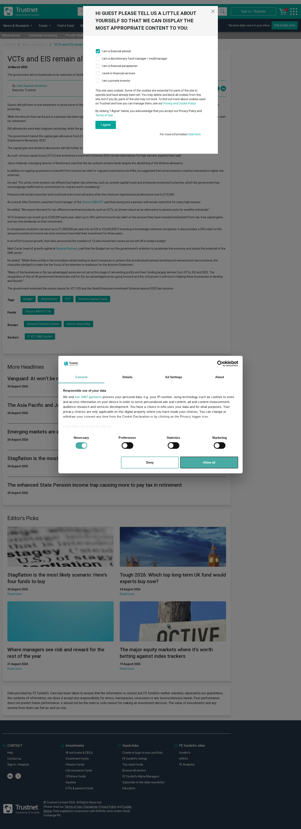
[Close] (213, 11)
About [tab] (219, 377)
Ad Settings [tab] (173, 377)
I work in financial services (118, 73)
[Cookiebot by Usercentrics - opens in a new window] (220, 364)
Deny (150, 462)
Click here (194, 134)
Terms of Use (104, 115)
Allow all (209, 462)
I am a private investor (116, 80)
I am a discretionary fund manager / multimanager (134, 58)
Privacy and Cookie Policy (179, 103)
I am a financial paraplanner (120, 66)
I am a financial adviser (116, 51)
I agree (106, 125)
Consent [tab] (81, 377)
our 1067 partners (88, 397)
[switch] (127, 445)
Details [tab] (127, 377)
